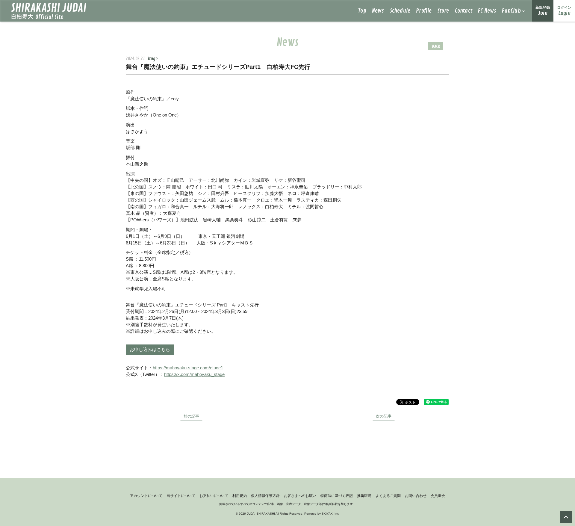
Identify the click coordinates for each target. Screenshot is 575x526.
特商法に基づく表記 (336, 496)
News (378, 10)
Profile (424, 10)
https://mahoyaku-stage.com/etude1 (188, 367)
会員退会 (438, 496)
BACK (436, 46)
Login (564, 11)
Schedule (400, 10)
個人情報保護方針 (265, 496)
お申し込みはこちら (150, 349)
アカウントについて (146, 496)
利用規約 (239, 496)
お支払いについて (213, 496)
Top (362, 10)
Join (542, 11)
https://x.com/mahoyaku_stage (194, 374)
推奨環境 (364, 496)
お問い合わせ (415, 496)
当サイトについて (181, 496)
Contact (463, 10)
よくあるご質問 (388, 496)
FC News (487, 10)
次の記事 (383, 416)
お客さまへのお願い (300, 496)
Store (443, 10)
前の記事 (191, 416)
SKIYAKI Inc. (331, 513)
